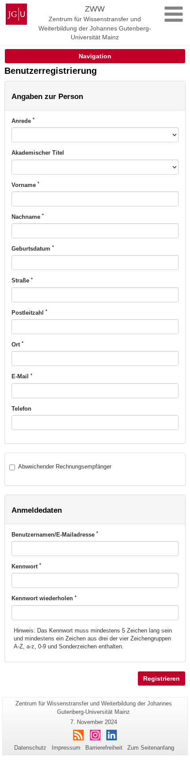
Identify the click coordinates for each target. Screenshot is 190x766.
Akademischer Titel (37, 152)
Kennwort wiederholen (43, 598)
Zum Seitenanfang (150, 747)
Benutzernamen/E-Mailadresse (54, 534)
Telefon (21, 408)
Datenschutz (30, 747)
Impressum (66, 747)
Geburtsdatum (32, 248)
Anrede (22, 120)
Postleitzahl (29, 312)
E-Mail (21, 376)
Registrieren (161, 678)
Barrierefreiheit (103, 747)
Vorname (25, 184)
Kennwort (26, 566)
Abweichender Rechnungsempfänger (64, 466)
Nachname (27, 216)
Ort (17, 344)
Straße (22, 280)
